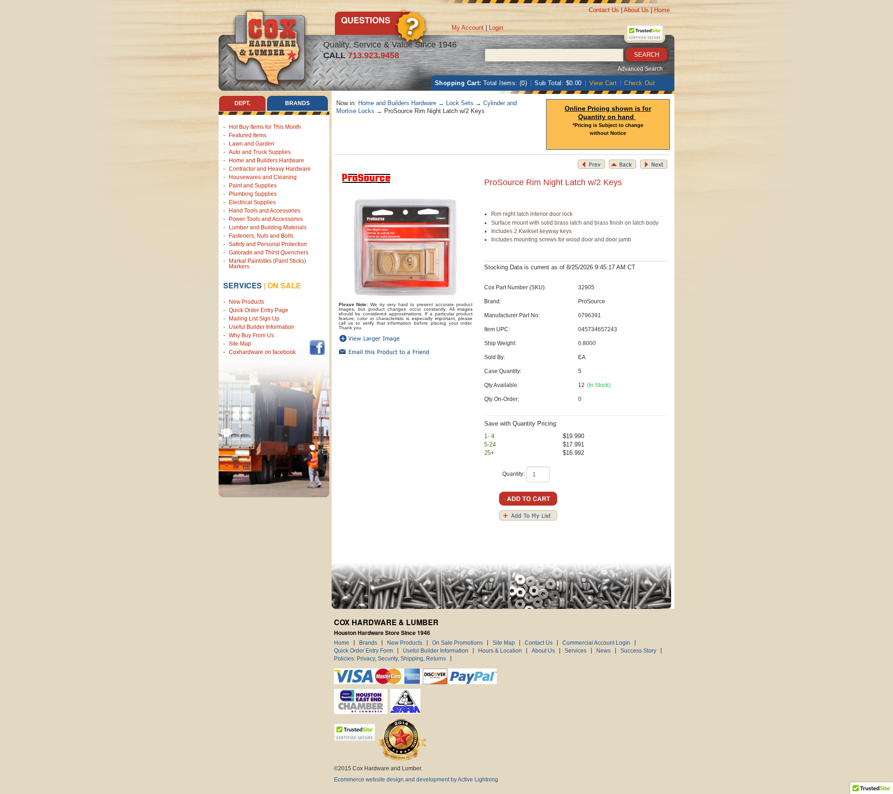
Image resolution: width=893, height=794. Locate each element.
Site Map (240, 343)
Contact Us (604, 10)
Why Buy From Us (251, 335)
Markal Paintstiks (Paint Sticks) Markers (267, 264)
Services (242, 285)
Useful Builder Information (261, 327)
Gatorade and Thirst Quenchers (268, 252)
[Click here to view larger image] (406, 247)
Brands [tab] (297, 103)
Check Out (639, 83)
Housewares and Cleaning (263, 177)
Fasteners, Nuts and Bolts (261, 236)
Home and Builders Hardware (266, 160)
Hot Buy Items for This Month (265, 127)
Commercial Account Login (596, 643)
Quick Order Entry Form (363, 650)
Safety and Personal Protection (268, 244)
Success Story (638, 650)
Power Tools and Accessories (266, 219)
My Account (468, 27)
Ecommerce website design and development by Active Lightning (416, 779)
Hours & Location (500, 650)
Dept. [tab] (242, 103)
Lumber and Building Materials (268, 227)
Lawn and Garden (251, 143)
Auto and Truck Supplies (260, 152)
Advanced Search (640, 69)
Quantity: (513, 474)
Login (496, 27)
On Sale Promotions (457, 643)
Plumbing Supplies (253, 194)
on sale (284, 285)
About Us (636, 10)
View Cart (603, 83)
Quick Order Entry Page (258, 310)
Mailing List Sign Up (254, 318)
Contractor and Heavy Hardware (270, 169)
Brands (368, 643)
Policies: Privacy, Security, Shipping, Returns (390, 658)
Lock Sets (459, 103)
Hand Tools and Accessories (264, 210)
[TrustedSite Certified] (644, 33)
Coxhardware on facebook (264, 352)
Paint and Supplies (253, 185)
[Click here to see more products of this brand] (366, 177)
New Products (246, 302)
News (603, 650)
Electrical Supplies (252, 202)
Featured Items (248, 135)
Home (662, 10)
